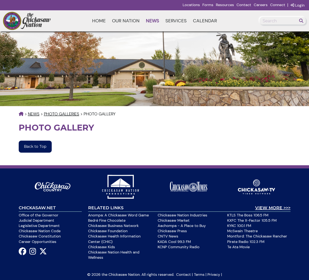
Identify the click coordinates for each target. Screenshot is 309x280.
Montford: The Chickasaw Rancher (257, 236)
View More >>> (273, 207)
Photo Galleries (61, 114)
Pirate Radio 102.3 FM (245, 241)
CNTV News (168, 236)
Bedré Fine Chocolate (106, 220)
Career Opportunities (37, 241)
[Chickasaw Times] (188, 186)
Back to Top (35, 146)
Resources (225, 4)
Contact (243, 4)
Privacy (213, 274)
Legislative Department (39, 225)
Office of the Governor (38, 215)
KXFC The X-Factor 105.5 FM (252, 220)
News (152, 21)
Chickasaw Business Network (113, 225)
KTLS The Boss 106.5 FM (247, 215)
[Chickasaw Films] (120, 186)
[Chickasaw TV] (256, 186)
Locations (191, 4)
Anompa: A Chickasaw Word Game (118, 215)
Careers (261, 4)
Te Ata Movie (238, 246)
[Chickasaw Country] (52, 186)
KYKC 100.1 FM (239, 225)
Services (176, 21)
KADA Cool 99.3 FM (174, 241)
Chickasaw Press (172, 230)
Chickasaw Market (174, 220)
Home (99, 21)
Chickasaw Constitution (40, 236)
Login (299, 5)
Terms (199, 274)
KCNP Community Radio (178, 246)
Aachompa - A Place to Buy (182, 225)
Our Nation (126, 21)
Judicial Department (36, 220)
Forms (207, 4)
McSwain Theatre (242, 230)
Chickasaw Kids (101, 246)
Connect (277, 4)
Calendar (205, 21)
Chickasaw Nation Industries (182, 215)
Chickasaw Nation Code (40, 230)
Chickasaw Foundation (108, 230)
